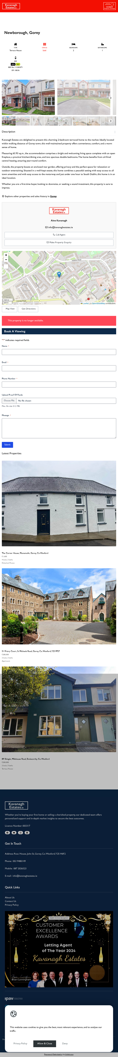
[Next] (110, 98)
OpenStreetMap (98, 303)
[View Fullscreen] (6, 266)
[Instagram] (20, 832)
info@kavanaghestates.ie (60, 227)
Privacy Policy (20, 1044)
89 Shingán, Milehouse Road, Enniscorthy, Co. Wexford (25, 759)
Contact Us (10, 901)
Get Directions (29, 309)
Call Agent (60, 235)
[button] (59, 275)
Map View (10, 309)
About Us (9, 898)
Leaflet (86, 303)
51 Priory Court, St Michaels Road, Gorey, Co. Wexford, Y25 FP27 (31, 651)
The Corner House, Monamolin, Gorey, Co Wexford (25, 553)
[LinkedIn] (27, 832)
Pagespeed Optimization (53, 1054)
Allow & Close (44, 1044)
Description (8, 132)
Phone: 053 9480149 (15, 861)
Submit (7, 445)
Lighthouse (69, 1054)
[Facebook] (7, 832)
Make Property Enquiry (60, 243)
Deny (65, 1044)
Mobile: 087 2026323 (15, 869)
